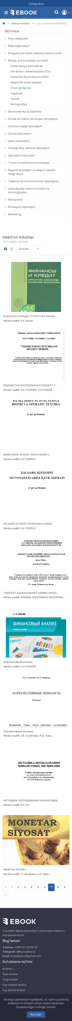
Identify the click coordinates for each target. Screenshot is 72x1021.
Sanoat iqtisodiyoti (19, 133)
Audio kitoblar (10, 974)
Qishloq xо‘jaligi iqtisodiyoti (25, 126)
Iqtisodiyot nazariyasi (21, 155)
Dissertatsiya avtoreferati (27, 66)
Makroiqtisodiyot (18, 46)
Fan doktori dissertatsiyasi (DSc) (31, 71)
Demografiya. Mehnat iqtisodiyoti (29, 148)
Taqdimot (17, 93)
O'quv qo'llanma (21, 88)
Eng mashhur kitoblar (15, 984)
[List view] (11, 249)
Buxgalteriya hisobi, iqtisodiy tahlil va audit (34, 53)
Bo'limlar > (8, 968)
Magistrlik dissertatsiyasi (26, 82)
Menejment (15, 199)
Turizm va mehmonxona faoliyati (28, 163)
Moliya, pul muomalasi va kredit (28, 60)
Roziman (36, 1014)
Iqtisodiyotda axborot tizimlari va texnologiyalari (28, 190)
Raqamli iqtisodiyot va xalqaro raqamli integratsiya (31, 172)
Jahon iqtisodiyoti (19, 141)
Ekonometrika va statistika (25, 111)
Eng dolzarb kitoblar (14, 990)
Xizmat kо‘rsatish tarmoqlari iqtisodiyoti (33, 119)
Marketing (14, 214)
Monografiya (19, 104)
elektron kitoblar (20, 23)
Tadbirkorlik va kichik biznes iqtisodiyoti (33, 181)
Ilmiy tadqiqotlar (18, 38)
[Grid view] (5, 249)
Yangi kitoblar (10, 979)
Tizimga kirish (36, 3)
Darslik (15, 99)
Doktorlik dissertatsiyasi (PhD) (30, 77)
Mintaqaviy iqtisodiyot (21, 207)
